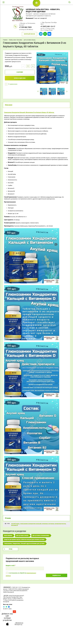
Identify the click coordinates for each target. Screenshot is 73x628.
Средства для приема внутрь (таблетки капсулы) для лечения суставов (24, 539)
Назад (10, 549)
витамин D (14, 525)
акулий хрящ (15, 523)
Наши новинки (8, 535)
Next (67, 91)
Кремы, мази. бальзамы (15, 40)
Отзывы (8, 518)
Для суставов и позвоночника (41, 535)
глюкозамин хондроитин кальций (30, 523)
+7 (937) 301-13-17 (48, 26)
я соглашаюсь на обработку (21, 574)
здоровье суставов (48, 523)
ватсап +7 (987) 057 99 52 (10, 589)
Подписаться (56, 575)
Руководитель (26, 587)
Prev (38, 91)
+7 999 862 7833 (25, 27)
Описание (8, 105)
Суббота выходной (23, 589)
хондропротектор (60, 523)
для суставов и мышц (29, 40)
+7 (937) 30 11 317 (16, 587)
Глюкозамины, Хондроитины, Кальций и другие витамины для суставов (24, 543)
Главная (5, 40)
